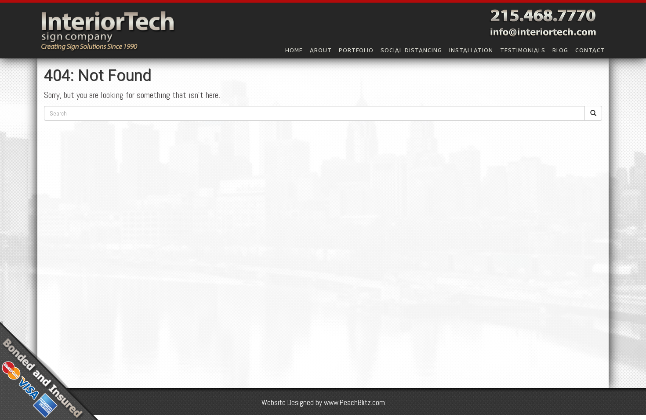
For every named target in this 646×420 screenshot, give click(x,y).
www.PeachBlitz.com (354, 402)
